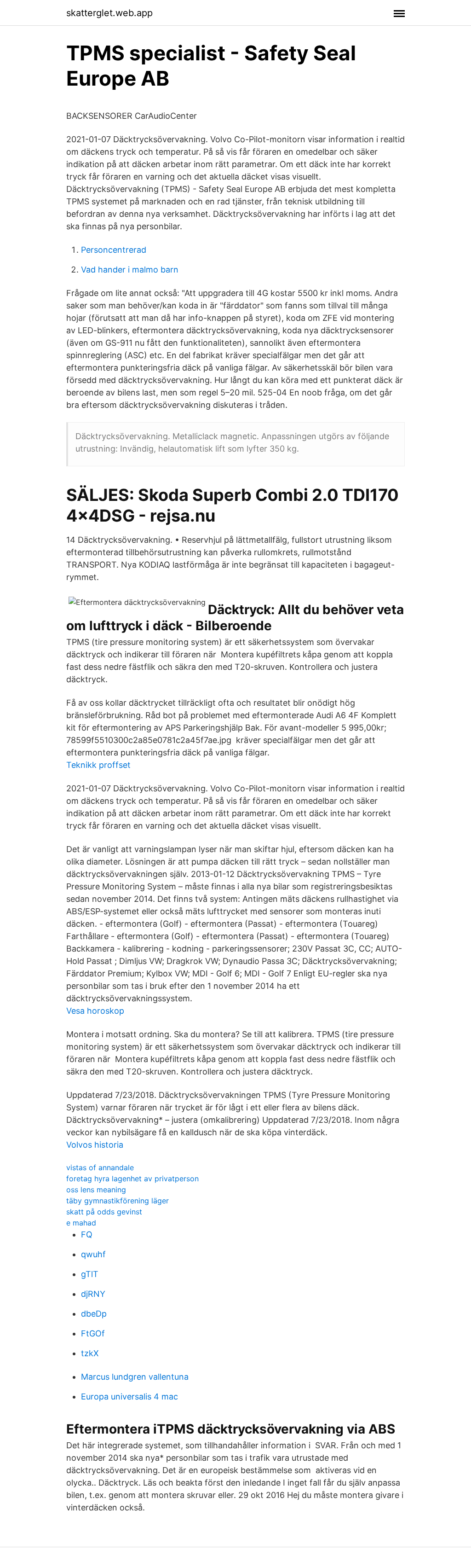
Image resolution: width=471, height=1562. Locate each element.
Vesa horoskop (95, 1011)
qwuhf (93, 1254)
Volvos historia (94, 1145)
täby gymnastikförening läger (117, 1200)
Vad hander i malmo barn (129, 269)
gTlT (89, 1274)
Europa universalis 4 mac (129, 1396)
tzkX (90, 1353)
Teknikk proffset (98, 765)
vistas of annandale (100, 1167)
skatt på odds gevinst (104, 1211)
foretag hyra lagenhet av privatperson (132, 1178)
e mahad (81, 1222)
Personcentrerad (113, 250)
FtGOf (93, 1333)
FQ (86, 1234)
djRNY (93, 1294)
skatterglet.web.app (109, 12)
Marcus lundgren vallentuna (135, 1377)
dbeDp (94, 1313)
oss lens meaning (96, 1189)
